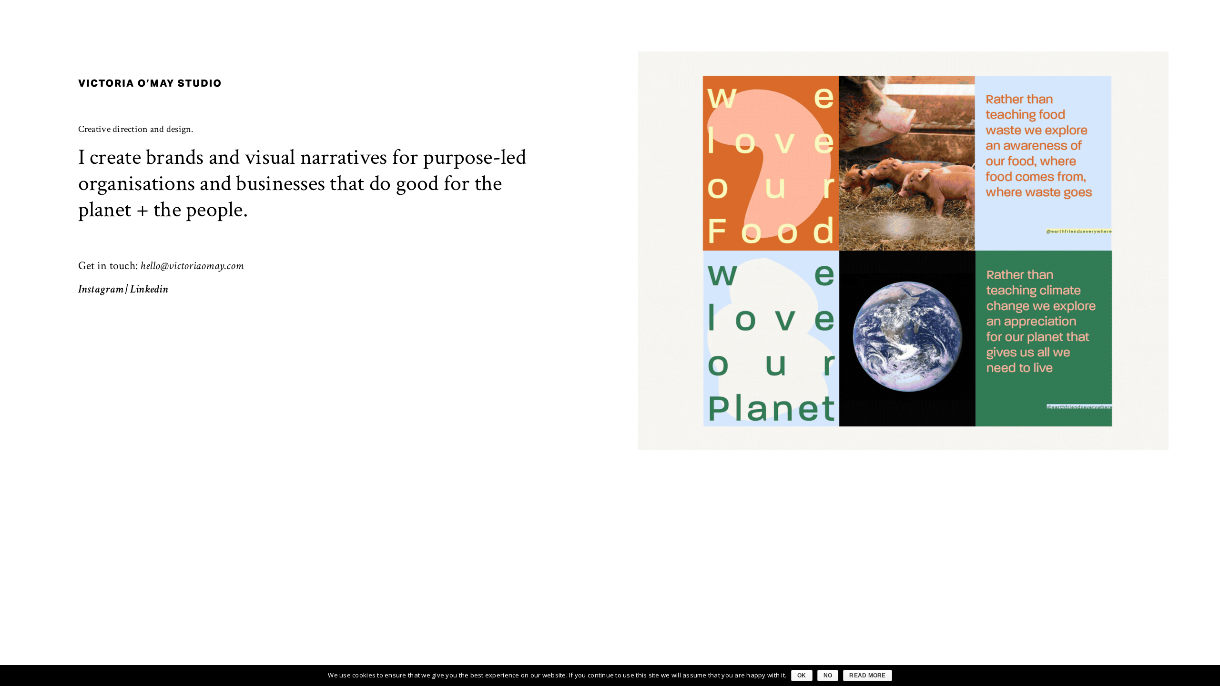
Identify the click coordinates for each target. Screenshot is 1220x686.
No (828, 675)
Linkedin (149, 289)
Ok (801, 675)
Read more (867, 675)
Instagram (100, 289)
